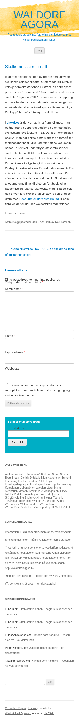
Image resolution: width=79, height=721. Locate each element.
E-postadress (15, 352)
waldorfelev (12, 504)
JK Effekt (49, 713)
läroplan (40, 487)
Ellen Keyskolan (50, 477)
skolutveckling (34, 497)
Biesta (64, 474)
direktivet (13, 122)
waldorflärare (48, 504)
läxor (50, 487)
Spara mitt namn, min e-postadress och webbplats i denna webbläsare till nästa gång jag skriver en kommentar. (37, 390)
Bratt (8, 477)
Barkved (46, 474)
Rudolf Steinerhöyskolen (29, 494)
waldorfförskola (29, 504)
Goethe (22, 481)
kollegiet (48, 481)
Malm (57, 487)
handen (32, 481)
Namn (10, 335)
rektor (9, 494)
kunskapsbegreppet (17, 484)
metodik (23, 491)
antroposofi (33, 474)
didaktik (35, 477)
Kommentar (14, 288)
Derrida (24, 477)
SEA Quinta (51, 494)
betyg (55, 474)
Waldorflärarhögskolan (18, 713)
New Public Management (44, 491)
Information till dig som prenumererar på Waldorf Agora (38, 531)
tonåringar (11, 500)
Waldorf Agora (39, 19)
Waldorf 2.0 (39, 500)
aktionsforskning (15, 474)
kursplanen (12, 487)
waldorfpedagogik (44, 507)
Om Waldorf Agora (15, 708)
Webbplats (12, 368)
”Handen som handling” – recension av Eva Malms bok (38, 575)
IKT (40, 481)
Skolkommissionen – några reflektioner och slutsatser (38, 539)
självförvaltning (14, 497)
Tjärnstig (58, 497)
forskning (11, 481)
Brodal (16, 477)
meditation (11, 491)
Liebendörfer (27, 487)
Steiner (47, 497)
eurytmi (66, 477)
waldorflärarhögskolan (18, 507)
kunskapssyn (64, 484)
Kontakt (32, 708)
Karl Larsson (63, 222)
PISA (63, 491)
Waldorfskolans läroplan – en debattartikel (30, 583)
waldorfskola (63, 507)
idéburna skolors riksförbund (40, 198)
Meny (39, 50)
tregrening (25, 500)
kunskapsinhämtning (43, 484)
